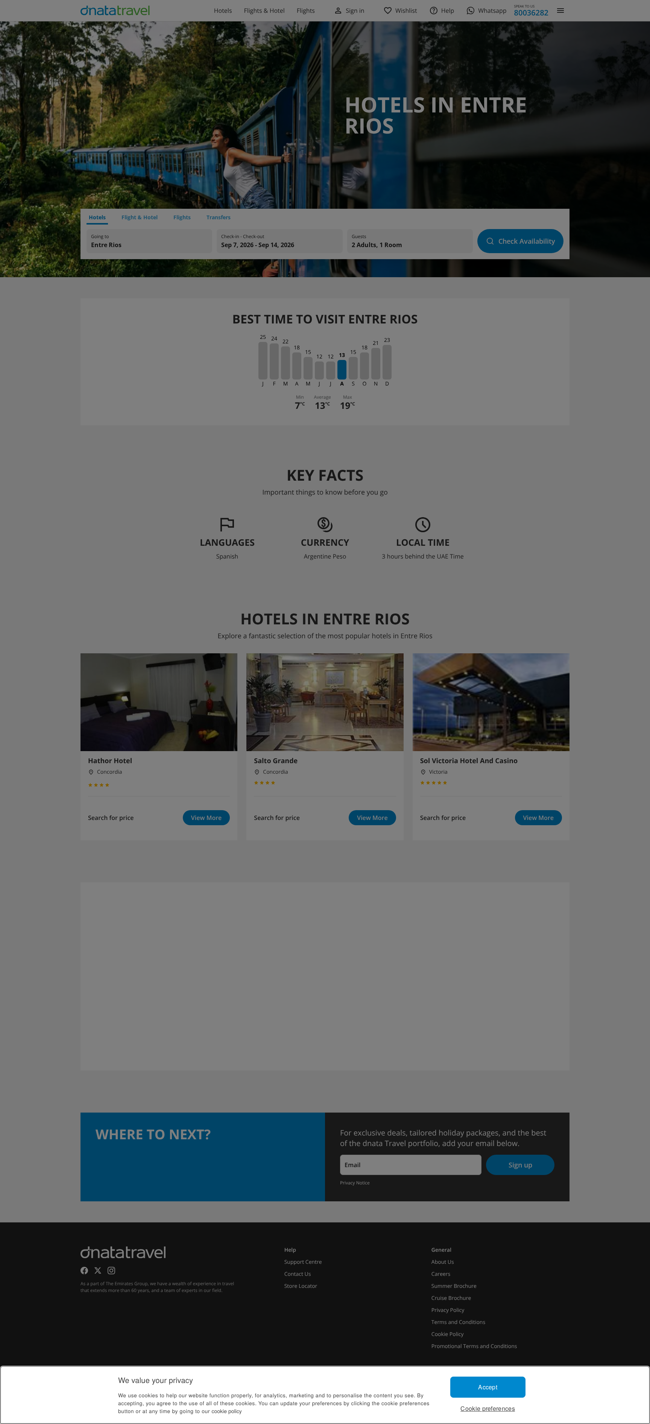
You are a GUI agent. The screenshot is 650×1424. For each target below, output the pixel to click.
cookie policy (227, 1411)
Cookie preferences (487, 1408)
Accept (487, 1387)
